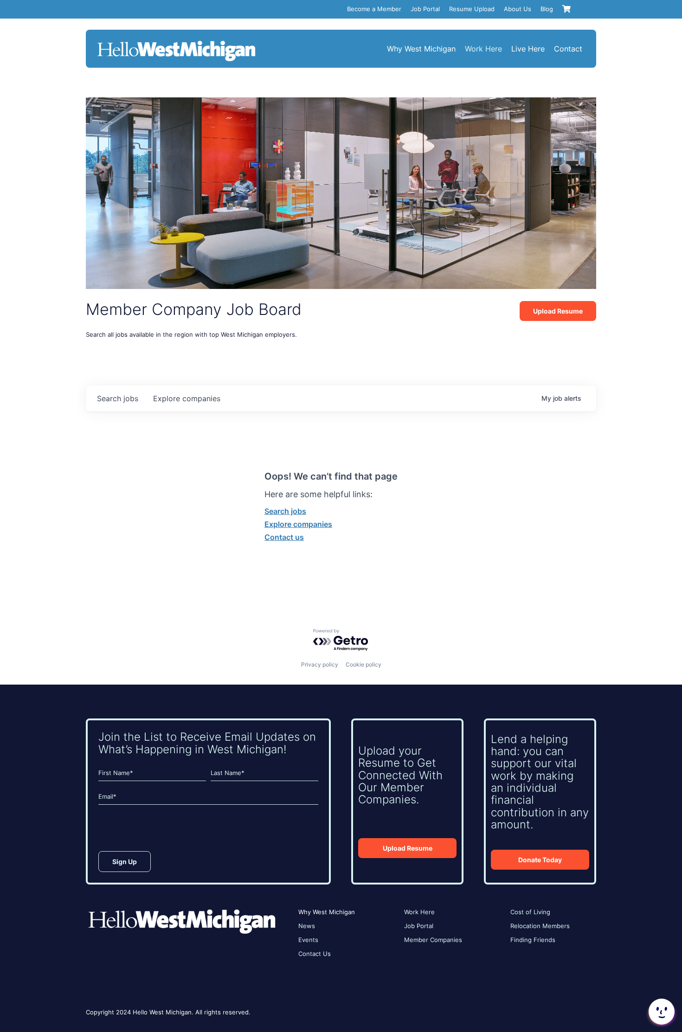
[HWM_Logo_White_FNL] (176, 41)
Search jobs (285, 511)
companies (186, 398)
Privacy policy (319, 664)
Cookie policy (363, 664)
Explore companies (298, 524)
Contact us (284, 537)
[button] (661, 1012)
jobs (117, 398)
